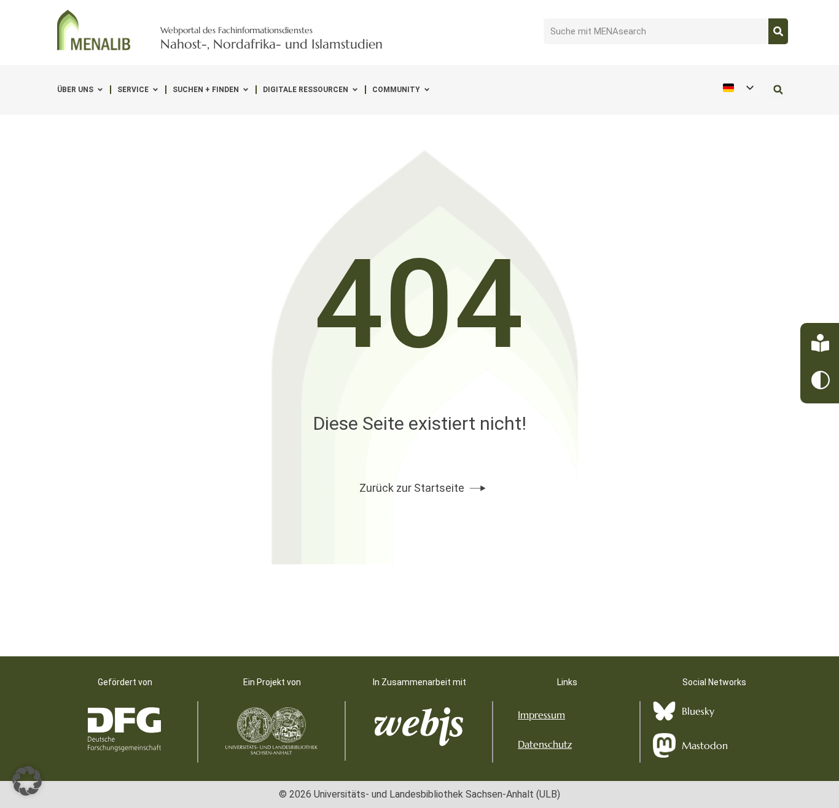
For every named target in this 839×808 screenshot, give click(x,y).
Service (133, 89)
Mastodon (705, 745)
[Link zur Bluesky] (664, 711)
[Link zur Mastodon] (664, 745)
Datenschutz (545, 744)
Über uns (75, 89)
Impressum (541, 715)
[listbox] (737, 88)
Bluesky (698, 711)
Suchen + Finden (206, 89)
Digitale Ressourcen (305, 89)
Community (396, 89)
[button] (778, 90)
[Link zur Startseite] (94, 30)
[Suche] (778, 31)
